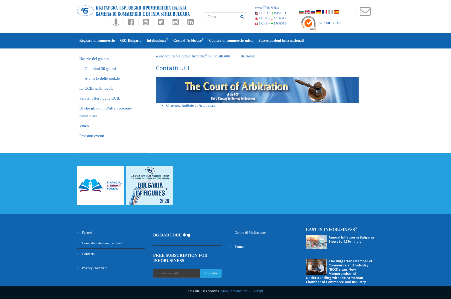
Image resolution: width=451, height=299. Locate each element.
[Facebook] (130, 23)
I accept (257, 291)
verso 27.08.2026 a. (267, 8)
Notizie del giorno (94, 59)
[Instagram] (175, 23)
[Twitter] (160, 23)
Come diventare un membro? (102, 243)
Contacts (87, 254)
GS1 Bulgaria (130, 40)
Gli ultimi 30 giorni (100, 68)
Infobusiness (157, 40)
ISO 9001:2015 (328, 23)
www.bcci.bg (165, 56)
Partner (239, 246)
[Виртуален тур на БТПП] (116, 23)
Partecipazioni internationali (281, 40)
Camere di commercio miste (231, 40)
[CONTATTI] (365, 13)
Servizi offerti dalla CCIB (100, 98)
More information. (234, 291)
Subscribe (211, 273)
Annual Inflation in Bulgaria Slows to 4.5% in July (351, 239)
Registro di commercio (97, 40)
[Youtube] (145, 23)
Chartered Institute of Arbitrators (190, 105)
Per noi (86, 232)
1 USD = (272, 13)
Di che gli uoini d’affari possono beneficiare (105, 112)
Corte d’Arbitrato (188, 40)
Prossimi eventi (91, 136)
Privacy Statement (94, 268)
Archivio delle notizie (102, 78)
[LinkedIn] (190, 23)
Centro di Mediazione (250, 232)
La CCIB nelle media (96, 88)
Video (84, 126)
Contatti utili (220, 56)
